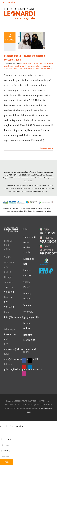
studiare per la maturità (32, 68)
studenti (21, 68)
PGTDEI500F (47, 231)
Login (6, 462)
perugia (46, 66)
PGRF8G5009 (47, 239)
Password (5, 450)
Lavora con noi (27, 273)
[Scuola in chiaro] (46, 262)
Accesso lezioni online (27, 323)
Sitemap (27, 305)
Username (5, 439)
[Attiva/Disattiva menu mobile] (52, 13)
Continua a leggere (46, 148)
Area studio (8, 2)
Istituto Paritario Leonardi (17, 66)
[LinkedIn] (30, 367)
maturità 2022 (38, 66)
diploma (30, 63)
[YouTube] (24, 367)
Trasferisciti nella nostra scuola (28, 244)
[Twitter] (30, 360)
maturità (30, 66)
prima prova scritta (10, 68)
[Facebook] (24, 360)
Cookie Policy (27, 284)
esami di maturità (40, 63)
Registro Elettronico (28, 337)
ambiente (23, 63)
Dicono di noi (28, 261)
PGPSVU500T (48, 249)
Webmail (28, 311)
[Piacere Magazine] (46, 271)
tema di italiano (46, 68)
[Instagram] (24, 373)
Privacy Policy (27, 296)
